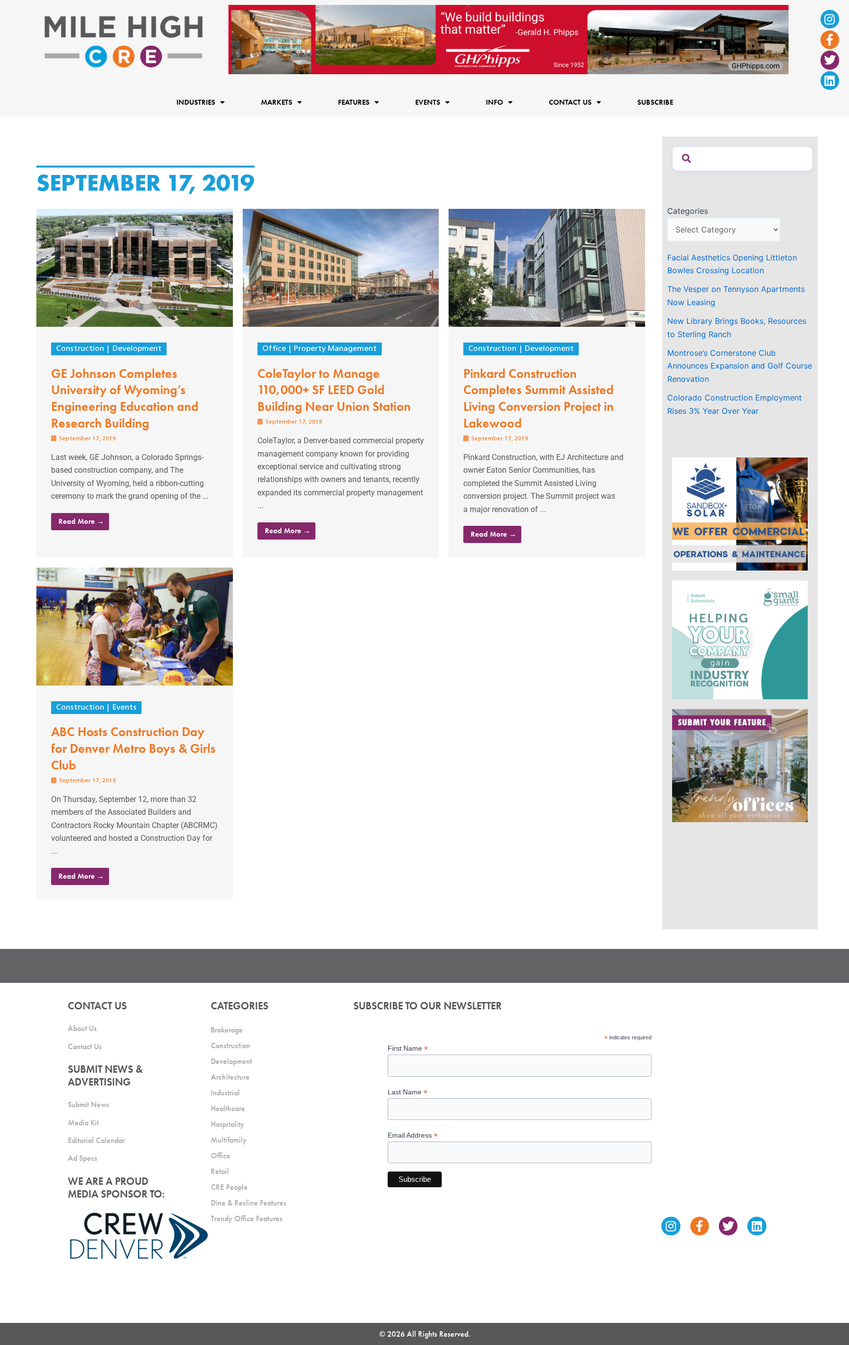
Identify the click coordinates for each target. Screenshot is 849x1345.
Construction (80, 349)
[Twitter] (830, 60)
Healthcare (228, 1108)
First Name (408, 1048)
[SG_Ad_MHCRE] (740, 639)
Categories (687, 211)
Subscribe (655, 102)
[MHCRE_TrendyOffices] (740, 765)
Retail (220, 1171)
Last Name (407, 1092)
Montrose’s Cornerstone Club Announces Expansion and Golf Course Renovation (739, 366)
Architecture (230, 1077)
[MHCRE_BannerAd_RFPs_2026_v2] (508, 39)
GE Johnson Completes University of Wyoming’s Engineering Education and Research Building (124, 398)
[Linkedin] (830, 80)
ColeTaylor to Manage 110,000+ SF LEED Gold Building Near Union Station (334, 390)
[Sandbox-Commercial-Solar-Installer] (740, 513)
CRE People (229, 1187)
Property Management (335, 349)
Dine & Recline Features (248, 1203)
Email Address (413, 1135)
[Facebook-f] (830, 39)
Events (125, 708)
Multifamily (229, 1140)
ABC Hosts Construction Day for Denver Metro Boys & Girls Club (133, 748)
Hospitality (227, 1124)
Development (137, 349)
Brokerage (227, 1030)
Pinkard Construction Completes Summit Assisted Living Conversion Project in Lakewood (538, 398)
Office (274, 349)
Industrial (225, 1092)
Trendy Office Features (247, 1218)
